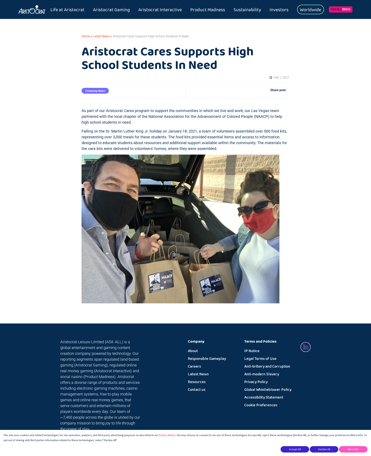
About (193, 351)
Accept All (295, 449)
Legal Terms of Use (260, 359)
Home (86, 36)
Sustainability (247, 10)
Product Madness (207, 10)
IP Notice (252, 351)
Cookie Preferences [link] (260, 405)
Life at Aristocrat (67, 10)
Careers (194, 366)
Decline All (324, 449)
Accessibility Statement (263, 397)
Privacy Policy (256, 382)
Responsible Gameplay (207, 359)
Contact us (196, 390)
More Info (353, 449)
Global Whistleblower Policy (267, 390)
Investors (279, 10)
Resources (197, 382)
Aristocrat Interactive (160, 10)
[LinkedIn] (305, 347)
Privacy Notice (167, 435)
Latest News (101, 36)
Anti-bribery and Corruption (267, 366)
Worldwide (310, 10)
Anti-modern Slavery (261, 374)
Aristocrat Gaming (111, 10)
